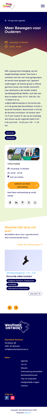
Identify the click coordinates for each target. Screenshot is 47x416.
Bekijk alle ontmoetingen (29, 244)
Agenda (24, 361)
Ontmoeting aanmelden (31, 371)
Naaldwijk (10, 138)
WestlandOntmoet (29, 375)
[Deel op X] (28, 202)
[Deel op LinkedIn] (16, 202)
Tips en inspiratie (28, 378)
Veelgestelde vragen (30, 382)
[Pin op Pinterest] (22, 202)
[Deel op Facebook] (10, 202)
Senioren (10, 133)
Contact (24, 385)
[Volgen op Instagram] (13, 398)
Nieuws (24, 368)
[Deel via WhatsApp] (35, 202)
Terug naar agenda (16, 20)
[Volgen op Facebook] (7, 398)
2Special (27, 412)
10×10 (23, 364)
